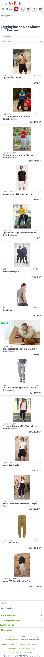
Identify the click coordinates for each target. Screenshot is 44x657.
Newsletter (28, 653)
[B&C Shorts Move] (22, 294)
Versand (14, 644)
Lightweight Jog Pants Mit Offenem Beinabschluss (20, 233)
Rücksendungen (34, 644)
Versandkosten (10, 640)
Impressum (17, 653)
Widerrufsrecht (24, 648)
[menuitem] (6, 9)
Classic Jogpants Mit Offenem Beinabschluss (17, 117)
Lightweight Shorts (12, 77)
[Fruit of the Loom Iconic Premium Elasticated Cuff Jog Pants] (22, 487)
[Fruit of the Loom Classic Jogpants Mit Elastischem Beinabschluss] (22, 139)
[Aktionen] (16, 9)
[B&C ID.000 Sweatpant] (22, 255)
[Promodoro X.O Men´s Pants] (22, 526)
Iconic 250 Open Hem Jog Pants (17, 581)
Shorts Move (9, 310)
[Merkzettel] (28, 9)
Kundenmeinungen (9, 608)
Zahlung (22, 644)
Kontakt (5, 644)
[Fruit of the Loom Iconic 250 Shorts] (22, 448)
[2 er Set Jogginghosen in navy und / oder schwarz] (22, 332)
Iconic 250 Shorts (11, 465)
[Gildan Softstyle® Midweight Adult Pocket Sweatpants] (22, 371)
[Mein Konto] (34, 9)
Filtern (8, 36)
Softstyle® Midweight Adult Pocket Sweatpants (20, 388)
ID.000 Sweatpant (11, 271)
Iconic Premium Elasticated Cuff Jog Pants (20, 504)
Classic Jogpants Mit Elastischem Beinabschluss (18, 156)
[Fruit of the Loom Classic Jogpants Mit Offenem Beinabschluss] (22, 100)
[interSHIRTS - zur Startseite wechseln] (11, 3)
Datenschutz (11, 648)
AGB (33, 648)
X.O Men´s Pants (11, 542)
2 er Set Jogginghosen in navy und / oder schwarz (20, 350)
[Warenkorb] (40, 9)
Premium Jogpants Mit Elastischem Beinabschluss (20, 427)
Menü (9, 9)
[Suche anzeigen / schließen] (22, 9)
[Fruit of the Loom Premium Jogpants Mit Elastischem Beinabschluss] (22, 410)
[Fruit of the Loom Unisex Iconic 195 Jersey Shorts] (22, 177)
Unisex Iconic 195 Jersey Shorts (17, 194)
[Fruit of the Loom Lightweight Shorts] (22, 61)
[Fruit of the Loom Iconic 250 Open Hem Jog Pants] (22, 565)
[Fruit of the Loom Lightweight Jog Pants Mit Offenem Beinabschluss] (22, 216)
